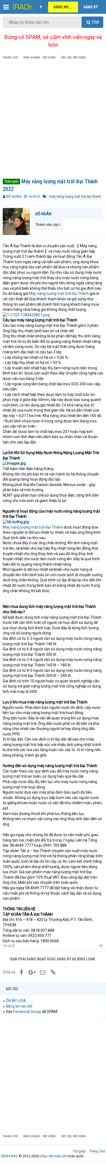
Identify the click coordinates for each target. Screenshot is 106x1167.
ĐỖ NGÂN (13, 196)
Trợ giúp (79, 1151)
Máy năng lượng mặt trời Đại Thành (59, 293)
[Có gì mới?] (40, 7)
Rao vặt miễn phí (54, 1156)
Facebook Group (27, 1011)
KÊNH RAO (9, 1156)
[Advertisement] (53, 120)
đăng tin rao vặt (19, 1006)
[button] (6, 7)
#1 (101, 946)
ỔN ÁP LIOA (16, 1001)
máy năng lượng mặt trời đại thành (75, 196)
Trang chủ (97, 1151)
